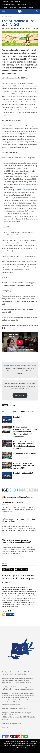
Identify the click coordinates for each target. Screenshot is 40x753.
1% (10, 405)
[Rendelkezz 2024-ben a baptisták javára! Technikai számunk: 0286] (7, 465)
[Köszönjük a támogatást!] (7, 475)
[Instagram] (7, 736)
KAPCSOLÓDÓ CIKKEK (10, 412)
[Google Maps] (26, 736)
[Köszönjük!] (7, 419)
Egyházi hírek (6, 422)
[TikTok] (15, 736)
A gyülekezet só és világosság (25, 453)
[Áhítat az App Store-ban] (21, 571)
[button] (37, 11)
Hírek (11, 16)
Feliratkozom (20, 395)
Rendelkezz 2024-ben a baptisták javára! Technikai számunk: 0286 (23, 465)
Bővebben (10, 614)
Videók (4, 446)
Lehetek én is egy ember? (12, 502)
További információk (21, 750)
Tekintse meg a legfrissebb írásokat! (18, 497)
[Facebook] (4, 736)
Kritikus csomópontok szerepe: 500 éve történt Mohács (18, 520)
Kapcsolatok (22, 7)
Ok (13, 750)
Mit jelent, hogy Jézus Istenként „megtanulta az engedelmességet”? (17, 541)
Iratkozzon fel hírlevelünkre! (12, 723)
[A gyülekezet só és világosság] (7, 455)
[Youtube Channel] (18, 736)
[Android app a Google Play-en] (8, 571)
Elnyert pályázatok (22, 4)
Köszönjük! (17, 417)
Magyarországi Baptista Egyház (14, 28)
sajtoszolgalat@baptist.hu (14, 365)
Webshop (30, 7)
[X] (11, 736)
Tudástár (4, 7)
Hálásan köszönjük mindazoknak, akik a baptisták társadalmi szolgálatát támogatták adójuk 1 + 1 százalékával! (25, 431)
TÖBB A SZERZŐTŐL (27, 412)
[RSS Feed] (22, 736)
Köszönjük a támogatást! (23, 473)
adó (14, 405)
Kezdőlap (4, 16)
